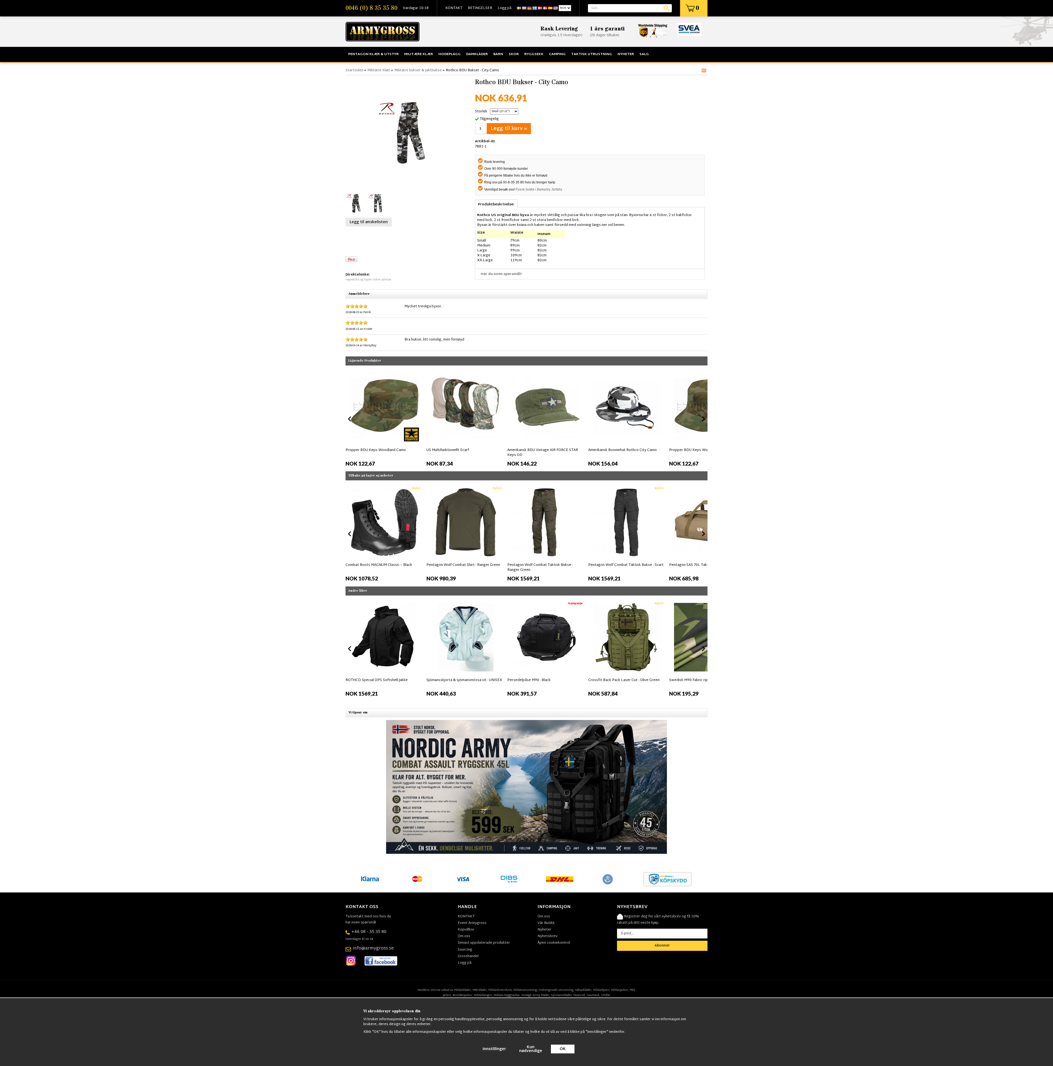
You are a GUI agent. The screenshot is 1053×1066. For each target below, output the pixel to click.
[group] (385, 417)
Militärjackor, (620, 990)
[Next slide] (703, 419)
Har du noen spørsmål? (501, 274)
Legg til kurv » (509, 128)
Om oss (464, 936)
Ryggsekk (534, 54)
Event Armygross (472, 923)
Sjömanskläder (561, 995)
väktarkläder (583, 990)
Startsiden (354, 70)
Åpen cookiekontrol (553, 943)
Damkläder (477, 54)
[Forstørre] (409, 132)
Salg (644, 54)
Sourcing (465, 949)
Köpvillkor (466, 929)
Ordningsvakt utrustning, (556, 990)
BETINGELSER (480, 8)
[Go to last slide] (350, 534)
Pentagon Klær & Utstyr (373, 54)
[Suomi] (535, 8)
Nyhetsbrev (547, 936)
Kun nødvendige (530, 1049)
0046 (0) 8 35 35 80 (371, 8)
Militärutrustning (525, 990)
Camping (557, 54)
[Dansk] (545, 8)
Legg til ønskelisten (369, 222)
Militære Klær (418, 54)
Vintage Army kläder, (535, 995)
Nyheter (626, 54)
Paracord (579, 995)
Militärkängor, (483, 995)
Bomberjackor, (463, 995)
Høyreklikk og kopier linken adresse (368, 279)
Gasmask (593, 995)
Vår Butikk (546, 923)
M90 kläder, (480, 990)
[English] (524, 8)
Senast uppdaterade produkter (484, 943)
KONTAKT (453, 8)
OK (563, 1049)
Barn (498, 54)
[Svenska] (519, 8)
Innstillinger (494, 1049)
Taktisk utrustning (591, 54)
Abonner (662, 945)
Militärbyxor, (601, 990)
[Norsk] (540, 8)
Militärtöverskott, (500, 990)
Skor (514, 54)
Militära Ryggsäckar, (507, 995)
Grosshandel (468, 956)
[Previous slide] (350, 419)
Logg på (504, 8)
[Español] (550, 8)
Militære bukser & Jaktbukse (418, 70)
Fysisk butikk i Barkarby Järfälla (539, 189)
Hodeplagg (449, 54)
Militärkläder (462, 990)
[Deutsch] (529, 8)
